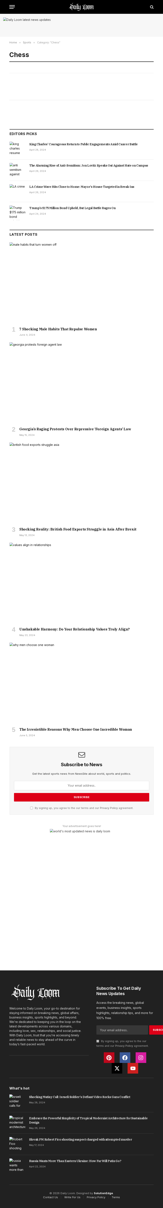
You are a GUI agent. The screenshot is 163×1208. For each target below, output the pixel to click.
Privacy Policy (109, 808)
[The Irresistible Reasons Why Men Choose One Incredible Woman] (82, 683)
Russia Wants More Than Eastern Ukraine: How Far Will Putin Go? (75, 1161)
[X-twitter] (117, 1068)
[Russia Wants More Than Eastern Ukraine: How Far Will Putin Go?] (17, 1165)
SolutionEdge (103, 1193)
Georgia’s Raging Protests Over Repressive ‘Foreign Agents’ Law (75, 429)
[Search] (151, 7)
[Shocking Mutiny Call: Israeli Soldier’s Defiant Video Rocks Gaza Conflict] (17, 1101)
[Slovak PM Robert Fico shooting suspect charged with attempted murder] (17, 1144)
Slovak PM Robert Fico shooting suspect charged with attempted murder (80, 1139)
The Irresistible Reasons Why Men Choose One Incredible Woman (75, 729)
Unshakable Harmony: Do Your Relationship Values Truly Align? (74, 629)
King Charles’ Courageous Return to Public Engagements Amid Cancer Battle (83, 144)
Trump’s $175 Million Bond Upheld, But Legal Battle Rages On (72, 208)
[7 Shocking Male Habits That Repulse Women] (82, 283)
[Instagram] (141, 1057)
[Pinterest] (109, 1057)
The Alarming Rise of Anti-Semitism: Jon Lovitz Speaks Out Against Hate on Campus (88, 165)
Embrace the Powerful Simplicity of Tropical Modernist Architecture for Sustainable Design (88, 1120)
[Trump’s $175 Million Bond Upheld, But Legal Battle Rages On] (17, 212)
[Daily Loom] (81, 7)
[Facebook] (125, 1057)
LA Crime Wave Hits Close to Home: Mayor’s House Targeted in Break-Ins (81, 187)
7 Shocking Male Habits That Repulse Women (58, 329)
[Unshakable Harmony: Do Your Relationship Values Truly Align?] (82, 583)
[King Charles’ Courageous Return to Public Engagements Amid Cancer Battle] (17, 149)
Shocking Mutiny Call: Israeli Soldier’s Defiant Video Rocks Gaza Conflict (79, 1097)
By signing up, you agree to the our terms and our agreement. (83, 808)
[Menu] (12, 7)
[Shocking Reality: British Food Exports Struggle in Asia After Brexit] (82, 483)
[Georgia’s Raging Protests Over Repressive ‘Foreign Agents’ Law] (82, 383)
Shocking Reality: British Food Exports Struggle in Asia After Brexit (77, 529)
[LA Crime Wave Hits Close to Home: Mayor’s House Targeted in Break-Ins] (17, 191)
